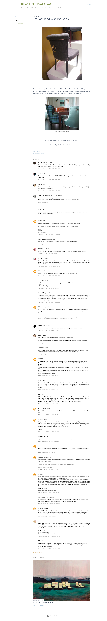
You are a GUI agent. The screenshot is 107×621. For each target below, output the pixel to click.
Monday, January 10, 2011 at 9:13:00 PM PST (49, 516)
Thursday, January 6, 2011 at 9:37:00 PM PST (49, 330)
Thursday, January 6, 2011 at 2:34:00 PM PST (49, 168)
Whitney (40, 173)
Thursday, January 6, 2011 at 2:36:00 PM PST (49, 179)
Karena (40, 220)
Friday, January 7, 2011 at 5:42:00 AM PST (48, 375)
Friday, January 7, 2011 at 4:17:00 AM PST (48, 354)
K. (38, 474)
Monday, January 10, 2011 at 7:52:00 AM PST (49, 503)
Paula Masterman (43, 446)
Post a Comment (38, 552)
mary (39, 394)
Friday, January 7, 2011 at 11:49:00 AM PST (48, 452)
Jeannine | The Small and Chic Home (49, 195)
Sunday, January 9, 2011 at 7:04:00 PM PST (48, 492)
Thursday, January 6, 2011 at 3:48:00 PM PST (49, 253)
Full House (41, 258)
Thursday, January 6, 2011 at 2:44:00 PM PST (49, 190)
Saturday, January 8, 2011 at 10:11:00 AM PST (49, 469)
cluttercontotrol (43, 408)
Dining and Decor (43, 325)
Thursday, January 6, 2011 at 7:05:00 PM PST (49, 302)
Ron (39, 358)
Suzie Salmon (42, 280)
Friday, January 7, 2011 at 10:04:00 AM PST (48, 441)
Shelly (40, 209)
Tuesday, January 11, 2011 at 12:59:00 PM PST (49, 536)
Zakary (40, 335)
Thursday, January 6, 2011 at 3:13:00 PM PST (49, 234)
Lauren (40, 184)
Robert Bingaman (43, 603)
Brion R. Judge (42, 293)
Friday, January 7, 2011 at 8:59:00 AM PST (48, 414)
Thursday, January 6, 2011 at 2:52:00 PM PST (49, 216)
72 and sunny (42, 307)
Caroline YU (41, 508)
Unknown (41, 419)
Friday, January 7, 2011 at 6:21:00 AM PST (48, 389)
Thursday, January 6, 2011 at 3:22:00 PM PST (49, 244)
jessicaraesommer (43, 521)
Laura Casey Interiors (44, 497)
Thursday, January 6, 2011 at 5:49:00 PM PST (49, 288)
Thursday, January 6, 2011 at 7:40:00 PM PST (49, 320)
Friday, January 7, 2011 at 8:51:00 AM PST (48, 403)
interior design (19, 23)
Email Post (40, 151)
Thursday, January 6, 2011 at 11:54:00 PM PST (49, 343)
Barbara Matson (43, 457)
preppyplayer (42, 248)
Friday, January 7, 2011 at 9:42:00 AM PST (48, 431)
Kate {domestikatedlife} (45, 239)
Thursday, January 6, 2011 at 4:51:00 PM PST (49, 266)
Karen (40, 380)
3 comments (40, 605)
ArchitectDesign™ (43, 162)
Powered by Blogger (55, 615)
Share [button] (16, 16)
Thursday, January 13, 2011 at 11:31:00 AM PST (49, 548)
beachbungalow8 (36, 4)
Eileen (40, 271)
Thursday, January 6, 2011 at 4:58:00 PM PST (49, 275)
